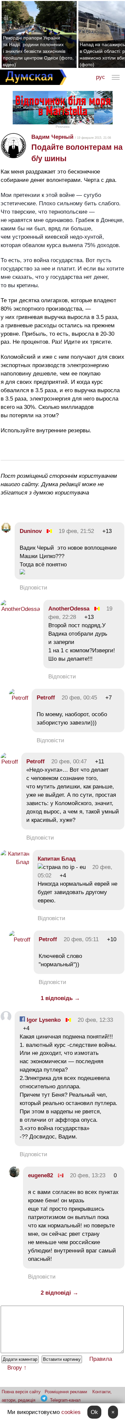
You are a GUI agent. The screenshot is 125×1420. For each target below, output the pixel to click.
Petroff (46, 697)
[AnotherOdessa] (20, 609)
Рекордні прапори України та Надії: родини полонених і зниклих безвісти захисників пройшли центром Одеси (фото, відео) (38, 51)
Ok (94, 1412)
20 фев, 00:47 (69, 761)
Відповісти (33, 587)
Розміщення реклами (66, 1391)
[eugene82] (14, 1175)
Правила (100, 1359)
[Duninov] (6, 531)
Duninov (31, 531)
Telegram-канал (65, 1400)
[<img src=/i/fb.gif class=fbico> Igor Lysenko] (6, 1020)
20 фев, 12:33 (95, 1020)
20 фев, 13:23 (87, 1175)
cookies (71, 1412)
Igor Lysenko (43, 1020)
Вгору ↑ (17, 1367)
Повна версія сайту (21, 1391)
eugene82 (40, 1175)
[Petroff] (18, 698)
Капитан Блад (57, 859)
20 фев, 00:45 (79, 697)
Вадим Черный (52, 137)
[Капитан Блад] (15, 862)
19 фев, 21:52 (76, 531)
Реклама (63, 126)
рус (100, 77)
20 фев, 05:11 (81, 939)
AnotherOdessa (68, 609)
